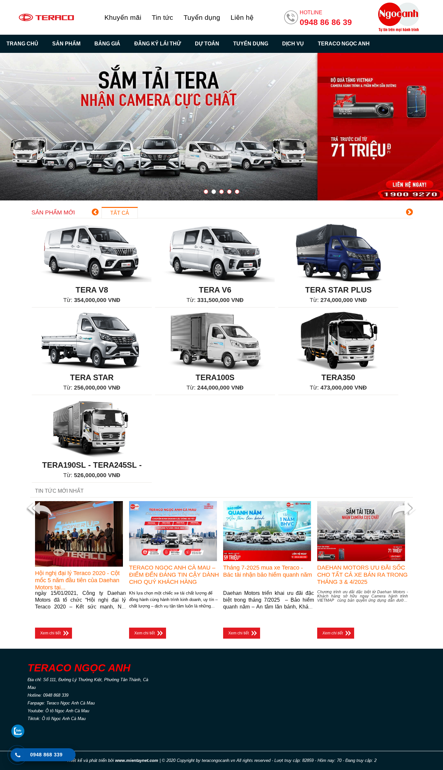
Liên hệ (242, 17)
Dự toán (207, 43)
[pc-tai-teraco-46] (221, 126)
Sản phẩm (66, 43)
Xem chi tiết (50, 633)
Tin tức (162, 17)
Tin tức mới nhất (59, 491)
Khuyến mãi (122, 17)
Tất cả (119, 213)
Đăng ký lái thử (157, 43)
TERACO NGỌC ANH (344, 43)
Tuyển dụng (202, 17)
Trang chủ (22, 43)
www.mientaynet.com (136, 760)
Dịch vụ (293, 43)
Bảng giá (107, 43)
